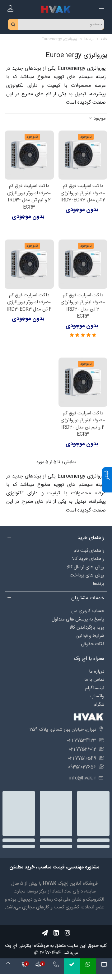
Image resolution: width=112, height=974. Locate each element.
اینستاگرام (94, 688)
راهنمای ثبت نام (89, 551)
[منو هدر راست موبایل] (101, 9)
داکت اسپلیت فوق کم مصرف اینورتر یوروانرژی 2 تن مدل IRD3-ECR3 (82, 193)
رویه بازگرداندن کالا (86, 627)
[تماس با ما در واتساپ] (88, 966)
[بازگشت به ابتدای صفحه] (8, 966)
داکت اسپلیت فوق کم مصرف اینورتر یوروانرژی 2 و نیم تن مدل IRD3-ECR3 (29, 197)
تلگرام (99, 705)
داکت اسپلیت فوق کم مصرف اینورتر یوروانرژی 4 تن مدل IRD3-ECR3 (29, 302)
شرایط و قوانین (90, 636)
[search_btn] (13, 24)
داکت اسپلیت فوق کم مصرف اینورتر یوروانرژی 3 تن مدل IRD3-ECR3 (83, 306)
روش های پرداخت (87, 575)
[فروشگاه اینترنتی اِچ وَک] (56, 9)
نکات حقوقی (92, 644)
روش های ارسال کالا (85, 567)
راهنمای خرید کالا (88, 559)
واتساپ (97, 696)
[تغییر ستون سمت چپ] (104, 966)
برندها (98, 584)
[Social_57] (44, 933)
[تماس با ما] (56, 966)
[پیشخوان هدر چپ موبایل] (10, 9)
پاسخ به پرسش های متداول (78, 619)
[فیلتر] (107, 487)
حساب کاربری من (87, 611)
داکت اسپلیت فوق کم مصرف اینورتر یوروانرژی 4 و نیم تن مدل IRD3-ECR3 (83, 424)
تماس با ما (94, 680)
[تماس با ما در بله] (72, 966)
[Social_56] (67, 933)
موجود (99, 118)
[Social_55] (56, 933)
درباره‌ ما (96, 671)
